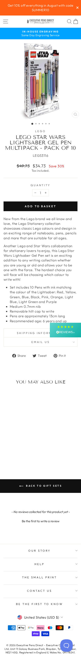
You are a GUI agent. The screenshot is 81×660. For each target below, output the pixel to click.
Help (39, 564)
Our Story (39, 550)
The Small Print (39, 577)
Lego (40, 131)
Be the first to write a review (40, 521)
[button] (40, 520)
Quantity (41, 185)
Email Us (40, 342)
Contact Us (39, 590)
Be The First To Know (39, 604)
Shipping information (40, 333)
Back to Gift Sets (43, 485)
